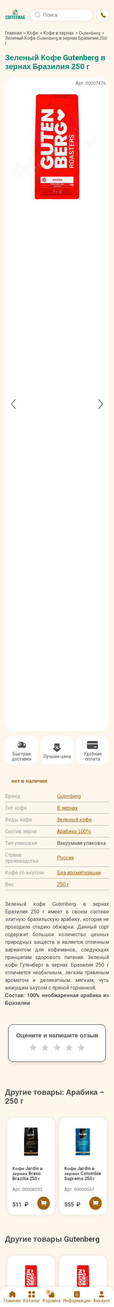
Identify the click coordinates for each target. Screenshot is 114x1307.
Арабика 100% (74, 831)
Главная (15, 33)
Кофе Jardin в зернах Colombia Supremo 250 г (82, 1173)
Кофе (32, 33)
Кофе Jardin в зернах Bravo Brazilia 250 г (27, 1173)
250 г (63, 884)
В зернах (67, 808)
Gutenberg (89, 33)
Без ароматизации (79, 873)
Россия (65, 858)
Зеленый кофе (74, 820)
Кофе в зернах (58, 33)
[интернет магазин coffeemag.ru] (15, 15)
